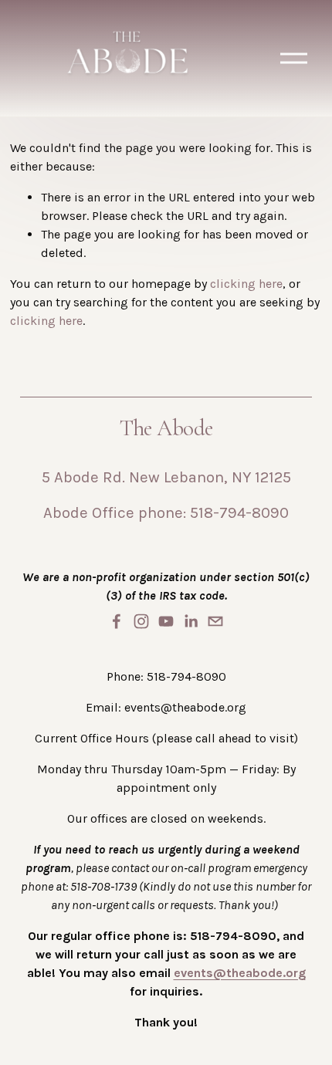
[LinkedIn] (190, 621)
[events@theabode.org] (215, 621)
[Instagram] (141, 621)
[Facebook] (116, 621)
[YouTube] (166, 621)
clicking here (246, 283)
